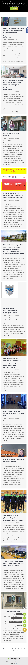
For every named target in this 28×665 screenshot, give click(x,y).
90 (12, 648)
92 (18, 648)
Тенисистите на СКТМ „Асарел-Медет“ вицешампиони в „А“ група (12, 518)
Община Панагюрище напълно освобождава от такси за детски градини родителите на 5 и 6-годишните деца (12, 363)
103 (14, 650)
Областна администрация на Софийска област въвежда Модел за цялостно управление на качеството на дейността (13, 33)
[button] (25, 630)
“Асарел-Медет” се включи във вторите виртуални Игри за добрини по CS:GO (13, 563)
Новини (4, 39)
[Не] (26, 6)
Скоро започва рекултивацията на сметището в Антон (10, 310)
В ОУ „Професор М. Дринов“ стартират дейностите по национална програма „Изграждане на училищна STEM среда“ (13, 85)
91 (15, 648)
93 (21, 648)
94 (24, 648)
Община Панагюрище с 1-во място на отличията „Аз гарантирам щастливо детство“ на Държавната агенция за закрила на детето (13, 249)
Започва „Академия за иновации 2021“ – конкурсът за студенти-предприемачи (13, 195)
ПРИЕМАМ (14, 8)
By (10, 39)
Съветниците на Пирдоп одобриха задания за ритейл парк (13, 413)
